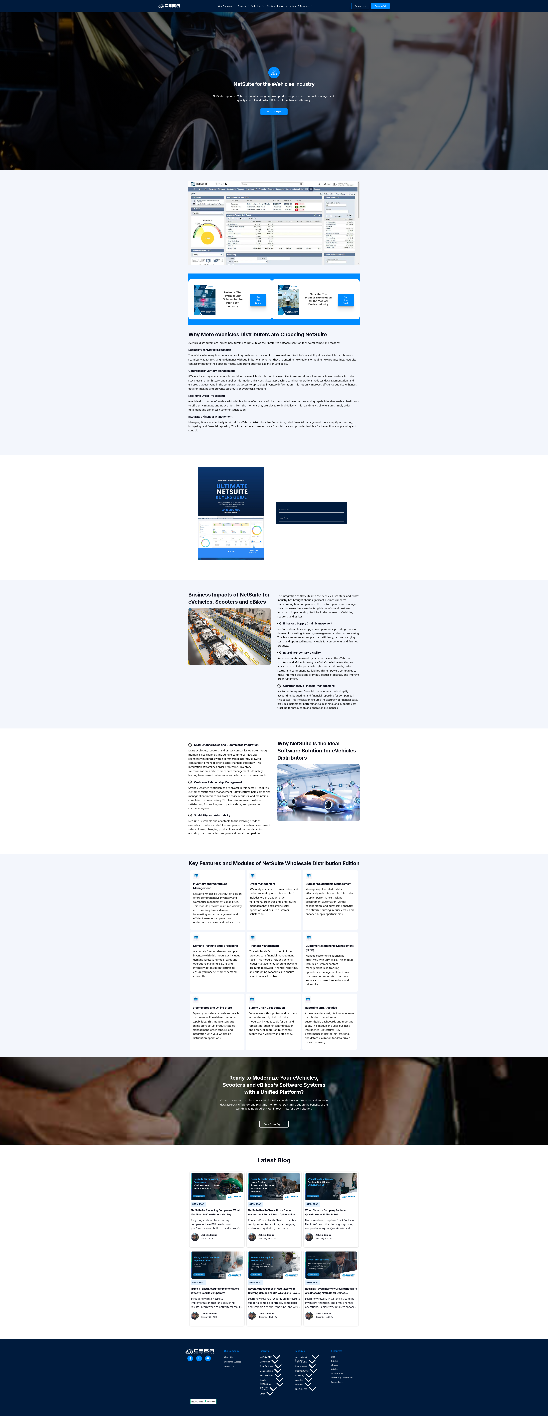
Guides (334, 1361)
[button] (226, 6)
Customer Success (232, 1361)
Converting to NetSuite (341, 1377)
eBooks (334, 1365)
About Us (228, 1357)
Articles (334, 1369)
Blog (333, 1356)
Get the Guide (258, 300)
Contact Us (229, 1366)
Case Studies (337, 1373)
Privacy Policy (337, 1382)
